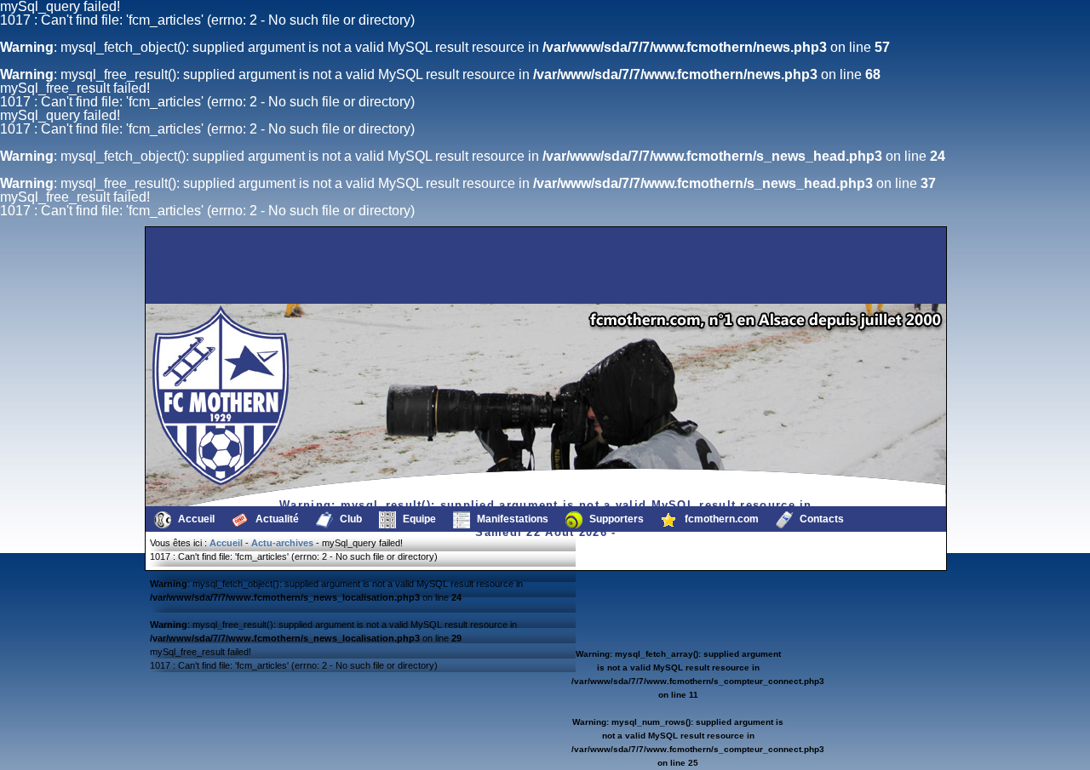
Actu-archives (282, 543)
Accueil (195, 519)
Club (349, 519)
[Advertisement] (234, 265)
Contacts (820, 519)
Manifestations (511, 519)
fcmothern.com (720, 519)
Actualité (276, 519)
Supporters (615, 519)
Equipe (418, 519)
